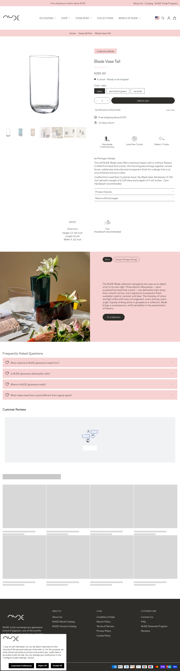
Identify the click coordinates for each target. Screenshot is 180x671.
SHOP (64, 18)
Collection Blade (105, 51)
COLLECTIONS (105, 18)
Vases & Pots (85, 33)
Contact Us (147, 616)
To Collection (113, 317)
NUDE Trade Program (166, 3)
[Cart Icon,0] (174, 18)
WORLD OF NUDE (128, 18)
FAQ (143, 621)
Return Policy (104, 621)
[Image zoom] (44, 84)
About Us (138, 3)
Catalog (149, 3)
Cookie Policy (104, 635)
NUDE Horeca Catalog (64, 626)
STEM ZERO (82, 18)
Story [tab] (107, 259)
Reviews (145, 630)
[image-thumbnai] (8, 132)
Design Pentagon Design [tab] (126, 259)
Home (72, 33)
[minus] (97, 100)
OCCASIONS (46, 18)
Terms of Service (105, 626)
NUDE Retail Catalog (63, 621)
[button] (143, 100)
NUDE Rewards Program (154, 626)
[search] (163, 18)
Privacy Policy (104, 630)
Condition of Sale (106, 616)
